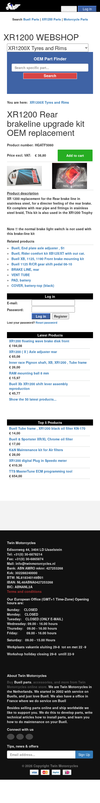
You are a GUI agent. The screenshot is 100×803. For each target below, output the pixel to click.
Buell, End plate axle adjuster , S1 (38, 248)
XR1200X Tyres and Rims (49, 102)
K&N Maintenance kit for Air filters (36, 449)
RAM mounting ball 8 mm (29, 373)
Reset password (46, 323)
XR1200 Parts (51, 19)
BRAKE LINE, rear (25, 269)
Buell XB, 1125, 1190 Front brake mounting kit (47, 258)
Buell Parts (31, 19)
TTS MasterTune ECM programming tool (40, 471)
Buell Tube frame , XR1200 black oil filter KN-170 (47, 428)
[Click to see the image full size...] (24, 175)
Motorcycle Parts (76, 19)
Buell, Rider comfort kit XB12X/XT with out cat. (48, 253)
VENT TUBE (20, 274)
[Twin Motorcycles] (13, 5)
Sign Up (84, 754)
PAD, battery (21, 280)
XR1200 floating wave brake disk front (39, 341)
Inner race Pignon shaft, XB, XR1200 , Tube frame (48, 362)
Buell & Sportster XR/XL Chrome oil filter (41, 439)
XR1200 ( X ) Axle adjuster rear (33, 351)
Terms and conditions (24, 591)
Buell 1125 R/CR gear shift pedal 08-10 (41, 264)
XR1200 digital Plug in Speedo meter (38, 460)
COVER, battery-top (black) (32, 285)
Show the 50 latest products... (33, 399)
